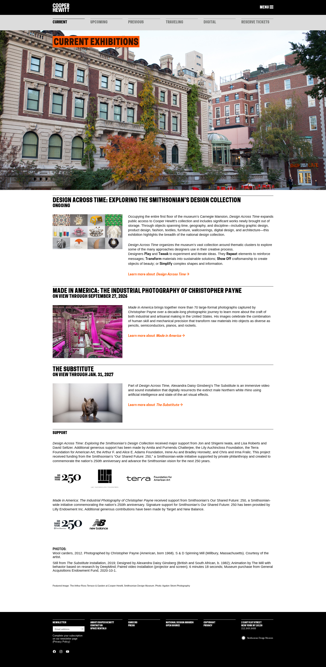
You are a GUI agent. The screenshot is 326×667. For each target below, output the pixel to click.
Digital (210, 22)
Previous (136, 22)
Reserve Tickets (255, 22)
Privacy (208, 625)
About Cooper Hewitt (102, 622)
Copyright (209, 622)
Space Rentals (98, 628)
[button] (266, 7)
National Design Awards (180, 622)
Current (60, 22)
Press (131, 625)
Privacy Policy (61, 641)
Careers (132, 622)
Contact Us (96, 625)
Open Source (173, 625)
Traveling (174, 22)
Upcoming (99, 22)
